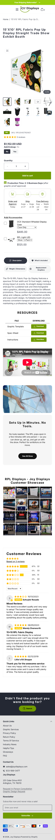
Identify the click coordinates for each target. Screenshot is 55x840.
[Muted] (6, 388)
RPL (7, 132)
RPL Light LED (23, 237)
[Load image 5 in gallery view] (17, 112)
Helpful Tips (8, 748)
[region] (27, 3)
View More (40, 339)
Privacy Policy (9, 733)
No (7, 151)
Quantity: (8, 160)
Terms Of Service (11, 740)
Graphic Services (11, 729)
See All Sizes (27, 456)
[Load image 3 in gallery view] (48, 101)
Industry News (9, 744)
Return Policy (9, 737)
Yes (14, 151)
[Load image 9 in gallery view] (7, 122)
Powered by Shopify (29, 837)
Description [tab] (17, 260)
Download (40, 326)
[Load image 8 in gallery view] (48, 112)
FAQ (5, 755)
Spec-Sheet (12, 333)
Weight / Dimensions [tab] (17, 269)
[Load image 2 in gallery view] (17, 101)
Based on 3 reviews (15, 561)
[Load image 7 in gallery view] (37, 112)
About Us (7, 725)
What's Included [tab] (41, 260)
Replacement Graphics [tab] (41, 269)
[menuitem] (27, 725)
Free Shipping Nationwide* (26, 2)
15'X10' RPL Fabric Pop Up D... (25, 19)
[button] (42, 9)
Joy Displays (15, 837)
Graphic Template (15, 326)
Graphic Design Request (14, 791)
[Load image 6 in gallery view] (27, 112)
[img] (21, 596)
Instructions (12, 339)
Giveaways (8, 752)
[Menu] (17, 9)
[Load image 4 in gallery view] (7, 112)
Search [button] (29, 708)
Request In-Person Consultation (17, 788)
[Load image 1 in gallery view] (7, 101)
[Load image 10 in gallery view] (17, 122)
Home (5, 19)
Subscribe (25, 815)
